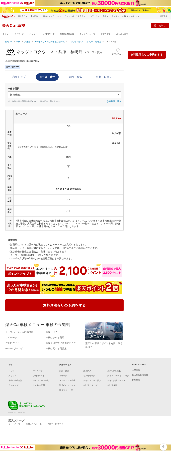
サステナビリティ (55, 424)
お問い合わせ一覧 (34, 424)
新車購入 (87, 371)
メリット (33, 33)
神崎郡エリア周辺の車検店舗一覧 (50, 41)
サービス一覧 (14, 424)
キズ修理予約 (89, 375)
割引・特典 (75, 77)
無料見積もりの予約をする (147, 54)
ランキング (106, 33)
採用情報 (136, 380)
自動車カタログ (90, 385)
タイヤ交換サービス (116, 380)
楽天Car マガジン (67, 385)
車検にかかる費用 (55, 337)
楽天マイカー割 (66, 390)
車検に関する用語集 (56, 348)
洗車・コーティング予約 (118, 375)
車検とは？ (51, 332)
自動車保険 (112, 385)
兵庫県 (27, 41)
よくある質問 (122, 33)
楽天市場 (163, 16)
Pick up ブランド (14, 348)
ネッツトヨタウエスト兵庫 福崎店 (85, 41)
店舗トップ (19, 77)
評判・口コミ (104, 77)
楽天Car (8, 41)
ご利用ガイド (49, 33)
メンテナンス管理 (67, 380)
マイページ (19, 33)
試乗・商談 (64, 371)
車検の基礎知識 (67, 33)
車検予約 (63, 375)
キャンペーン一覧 (87, 33)
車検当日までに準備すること (61, 343)
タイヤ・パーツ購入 (92, 380)
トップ (6, 33)
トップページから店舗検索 (19, 332)
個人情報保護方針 (140, 375)
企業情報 (136, 370)
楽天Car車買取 (114, 371)
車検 (18, 41)
